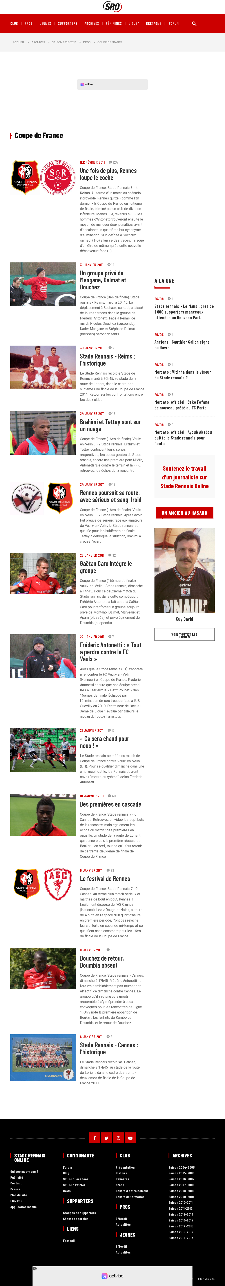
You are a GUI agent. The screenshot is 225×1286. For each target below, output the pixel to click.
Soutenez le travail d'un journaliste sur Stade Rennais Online (184, 477)
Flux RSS (16, 1201)
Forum (67, 1167)
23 (112, 870)
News (67, 1190)
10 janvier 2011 (92, 795)
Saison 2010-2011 (64, 42)
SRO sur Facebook (76, 1179)
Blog (66, 1173)
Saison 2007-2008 (181, 1185)
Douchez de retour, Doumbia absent (102, 961)
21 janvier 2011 (92, 730)
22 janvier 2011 (92, 555)
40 (114, 795)
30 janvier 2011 (92, 347)
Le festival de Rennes (105, 878)
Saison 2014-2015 (181, 1226)
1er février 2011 (92, 162)
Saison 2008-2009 (181, 1190)
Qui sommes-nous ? (24, 1171)
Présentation (125, 1167)
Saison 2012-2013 (181, 1214)
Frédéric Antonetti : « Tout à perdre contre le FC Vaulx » (110, 652)
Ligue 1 (134, 23)
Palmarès (122, 1179)
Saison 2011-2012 (180, 1208)
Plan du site (18, 1195)
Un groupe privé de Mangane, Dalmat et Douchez (103, 280)
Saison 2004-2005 (182, 1167)
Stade (120, 1185)
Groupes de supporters (79, 1212)
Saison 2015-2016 (181, 1231)
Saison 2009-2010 (181, 1196)
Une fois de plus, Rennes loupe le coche (108, 173)
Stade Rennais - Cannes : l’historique (109, 1048)
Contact (16, 1183)
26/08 (159, 298)
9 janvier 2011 (91, 870)
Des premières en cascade (110, 804)
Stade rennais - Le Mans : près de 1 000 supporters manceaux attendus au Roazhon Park (184, 311)
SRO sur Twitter (74, 1185)
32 (114, 555)
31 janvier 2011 (91, 264)
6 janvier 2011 (91, 1036)
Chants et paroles (76, 1218)
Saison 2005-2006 (181, 1173)
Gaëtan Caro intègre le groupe (106, 566)
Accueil (19, 42)
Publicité (16, 1177)
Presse (15, 1189)
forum (174, 23)
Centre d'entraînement (132, 1190)
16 (112, 949)
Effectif (121, 1218)
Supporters (68, 23)
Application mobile (23, 1206)
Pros (29, 23)
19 (114, 484)
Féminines (114, 23)
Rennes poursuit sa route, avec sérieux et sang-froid (111, 495)
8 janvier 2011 (91, 949)
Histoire (121, 1173)
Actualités (123, 1224)
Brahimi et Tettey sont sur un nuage (110, 425)
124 (115, 162)
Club (14, 23)
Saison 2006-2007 (181, 1179)
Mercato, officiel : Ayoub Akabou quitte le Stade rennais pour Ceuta (183, 437)
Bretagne (153, 23)
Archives (92, 23)
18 (114, 413)
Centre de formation (130, 1196)
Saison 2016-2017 (181, 1237)
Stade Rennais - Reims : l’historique (107, 359)
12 (112, 264)
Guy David (184, 619)
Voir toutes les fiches (184, 635)
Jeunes (45, 23)
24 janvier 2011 (92, 413)
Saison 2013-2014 (181, 1220)
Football (69, 1240)
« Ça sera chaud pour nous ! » (104, 741)
